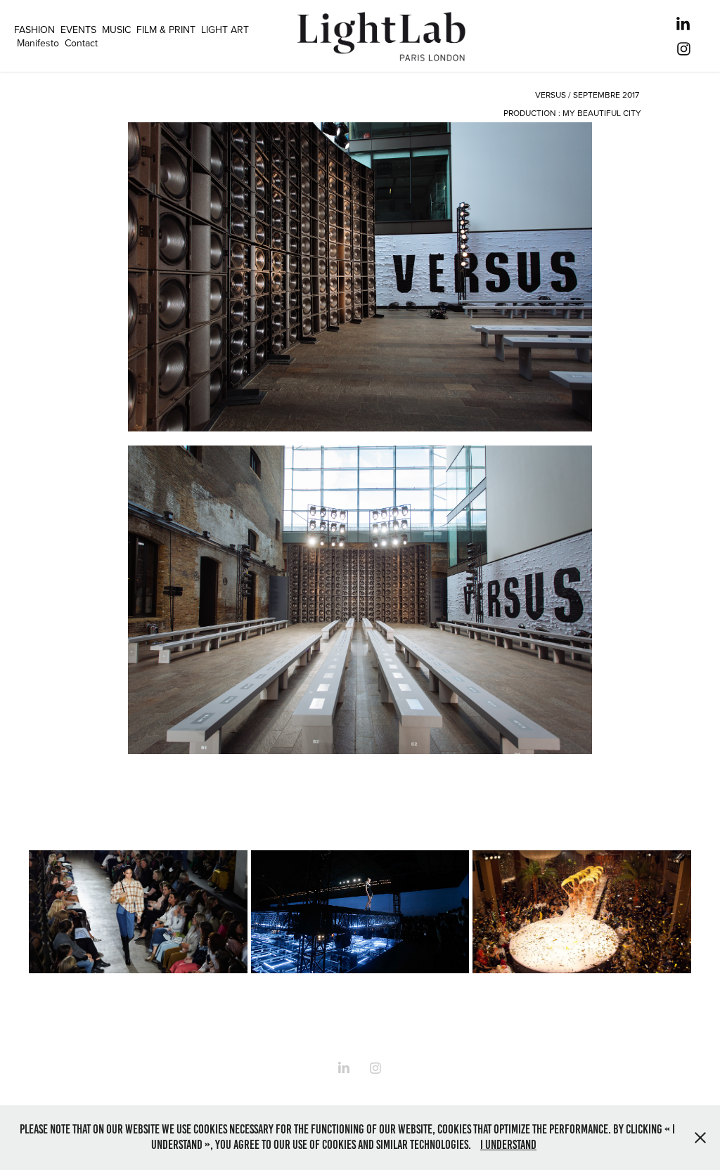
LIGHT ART (225, 29)
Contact (81, 43)
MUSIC (116, 29)
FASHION (34, 29)
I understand (508, 1145)
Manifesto (38, 43)
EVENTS (78, 29)
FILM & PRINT (165, 29)
